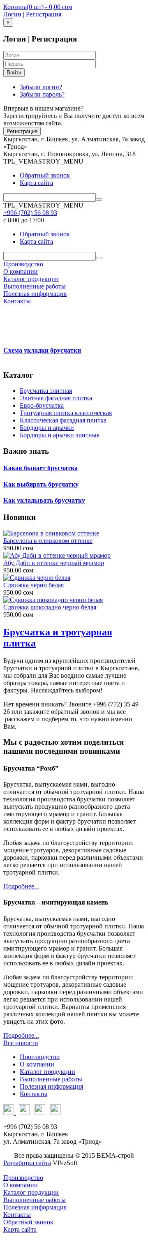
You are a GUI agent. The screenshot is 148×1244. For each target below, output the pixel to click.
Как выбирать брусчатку (41, 484)
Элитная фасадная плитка (56, 398)
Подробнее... (21, 886)
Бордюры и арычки (47, 427)
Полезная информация (35, 293)
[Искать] (99, 199)
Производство (23, 264)
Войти (14, 72)
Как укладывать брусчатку (44, 500)
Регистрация (22, 131)
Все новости (20, 1042)
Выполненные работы (34, 286)
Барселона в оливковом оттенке (47, 540)
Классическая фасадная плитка (63, 420)
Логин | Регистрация (32, 14)
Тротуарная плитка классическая (66, 412)
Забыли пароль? (42, 94)
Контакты (17, 301)
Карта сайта (36, 182)
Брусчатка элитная (46, 390)
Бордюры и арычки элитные (59, 435)
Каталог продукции (31, 278)
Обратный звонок (45, 175)
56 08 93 (30, 212)
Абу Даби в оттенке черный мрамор (53, 562)
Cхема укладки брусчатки (42, 350)
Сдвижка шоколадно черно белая (49, 607)
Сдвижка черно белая (33, 585)
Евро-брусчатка (42, 405)
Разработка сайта (27, 1162)
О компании (20, 271)
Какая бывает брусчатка (40, 467)
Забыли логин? (41, 86)
